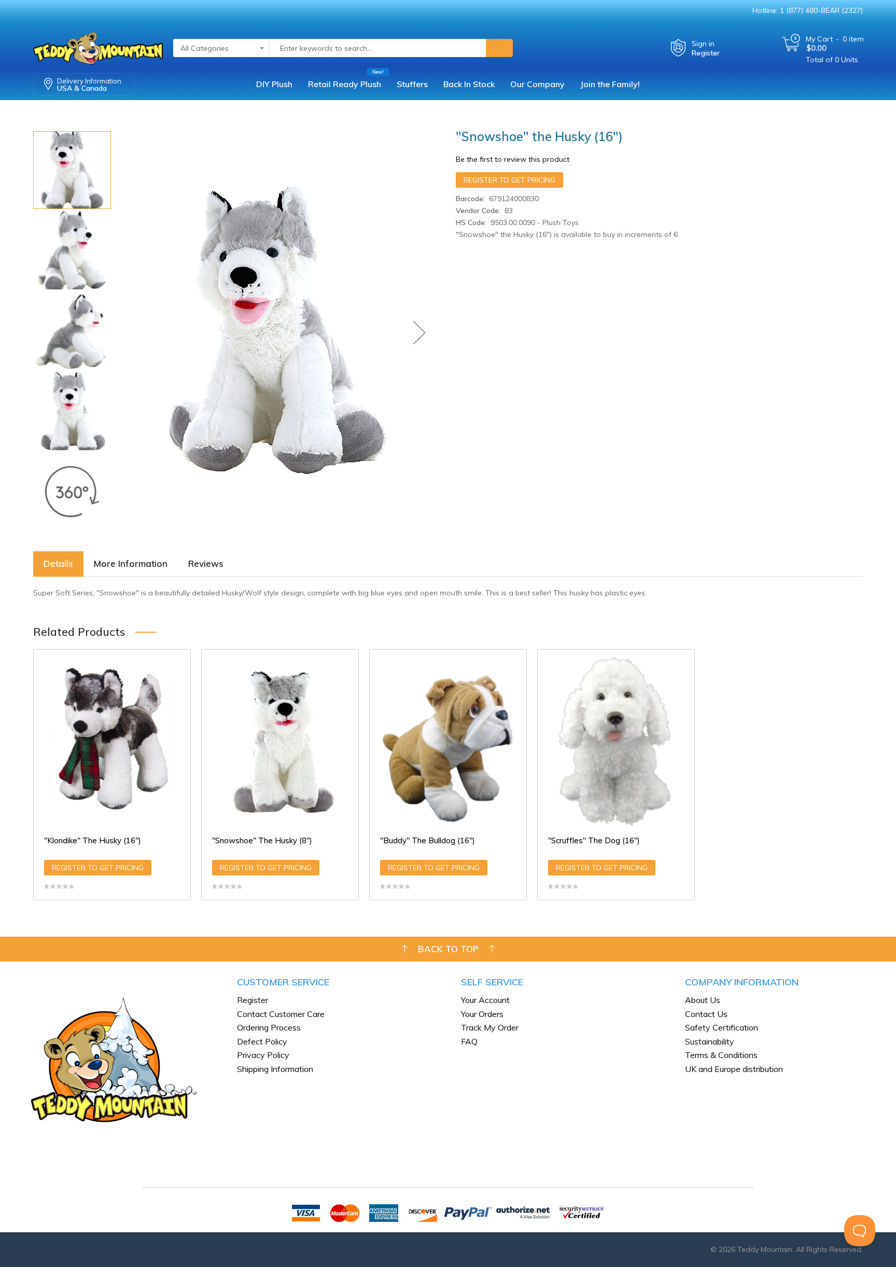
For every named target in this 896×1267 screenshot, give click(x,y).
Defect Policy (262, 1041)
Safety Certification (721, 1027)
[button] (419, 332)
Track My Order (490, 1027)
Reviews (205, 563)
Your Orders (482, 1014)
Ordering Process (269, 1027)
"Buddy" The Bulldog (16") (427, 840)
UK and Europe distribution (734, 1069)
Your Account (485, 1000)
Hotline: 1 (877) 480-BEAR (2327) (807, 10)
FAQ (469, 1041)
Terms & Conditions (721, 1055)
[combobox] (378, 48)
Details (58, 563)
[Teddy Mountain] (98, 43)
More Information (130, 563)
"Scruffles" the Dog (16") (594, 840)
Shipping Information (275, 1069)
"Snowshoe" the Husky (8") (262, 840)
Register (706, 53)
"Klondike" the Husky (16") (92, 840)
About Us (702, 1000)
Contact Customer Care (281, 1014)
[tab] (58, 564)
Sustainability (709, 1041)
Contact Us (706, 1014)
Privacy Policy (263, 1055)
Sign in (703, 43)
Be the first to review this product (512, 159)
